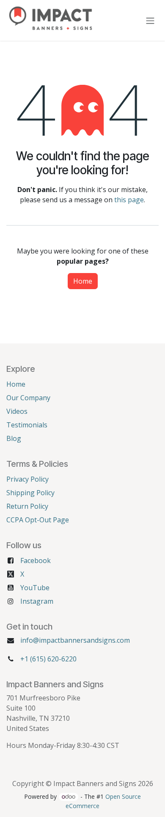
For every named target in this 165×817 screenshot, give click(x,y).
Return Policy (27, 506)
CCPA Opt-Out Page (37, 519)
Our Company (28, 397)
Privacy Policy (27, 479)
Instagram (36, 601)
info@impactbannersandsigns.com (75, 640)
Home (82, 281)
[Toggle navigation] (150, 20)
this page (129, 199)
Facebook (35, 560)
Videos (17, 411)
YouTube (35, 587)
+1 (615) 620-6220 (48, 659)
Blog (13, 438)
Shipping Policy (30, 492)
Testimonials (26, 424)
